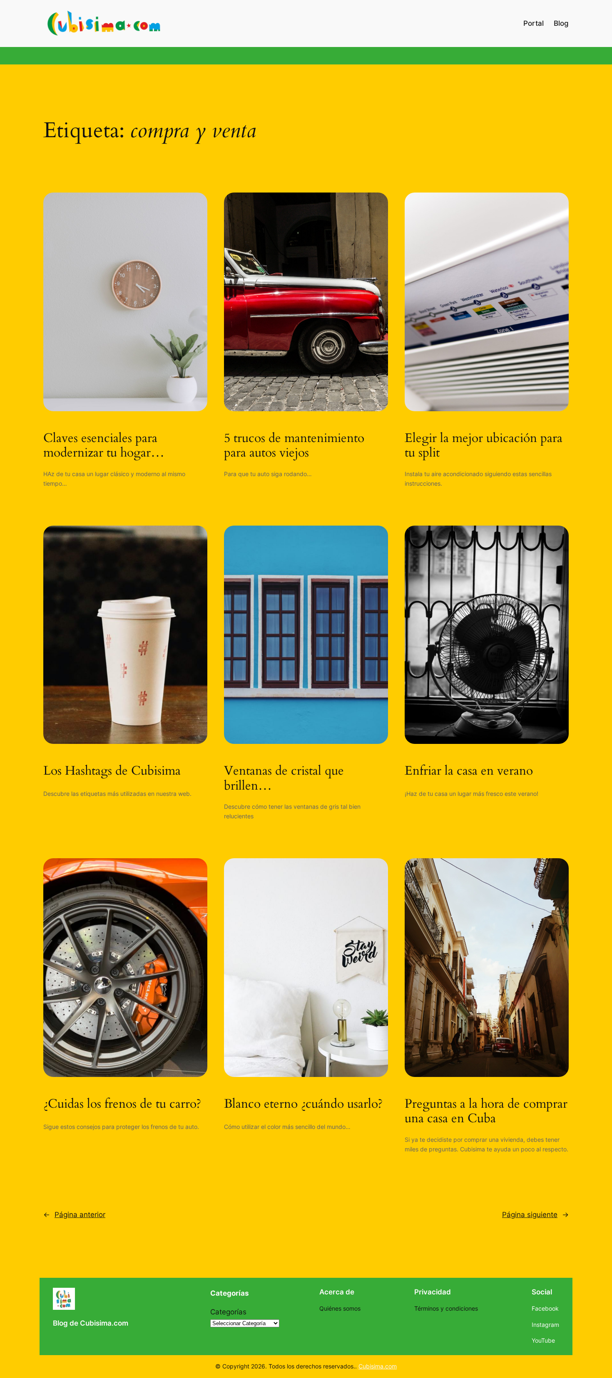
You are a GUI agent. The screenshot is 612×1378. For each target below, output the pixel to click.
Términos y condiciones (446, 1308)
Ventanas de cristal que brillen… (284, 778)
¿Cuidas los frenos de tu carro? (122, 1104)
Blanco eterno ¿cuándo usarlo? (303, 1104)
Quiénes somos (340, 1308)
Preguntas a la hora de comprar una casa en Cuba (486, 1111)
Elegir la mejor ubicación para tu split (483, 446)
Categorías (228, 1312)
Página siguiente (535, 1214)
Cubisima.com (377, 1366)
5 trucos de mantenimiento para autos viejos (294, 446)
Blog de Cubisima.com (90, 1323)
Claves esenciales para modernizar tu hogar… (103, 446)
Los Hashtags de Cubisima (112, 771)
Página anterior (74, 1214)
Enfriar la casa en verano (469, 771)
